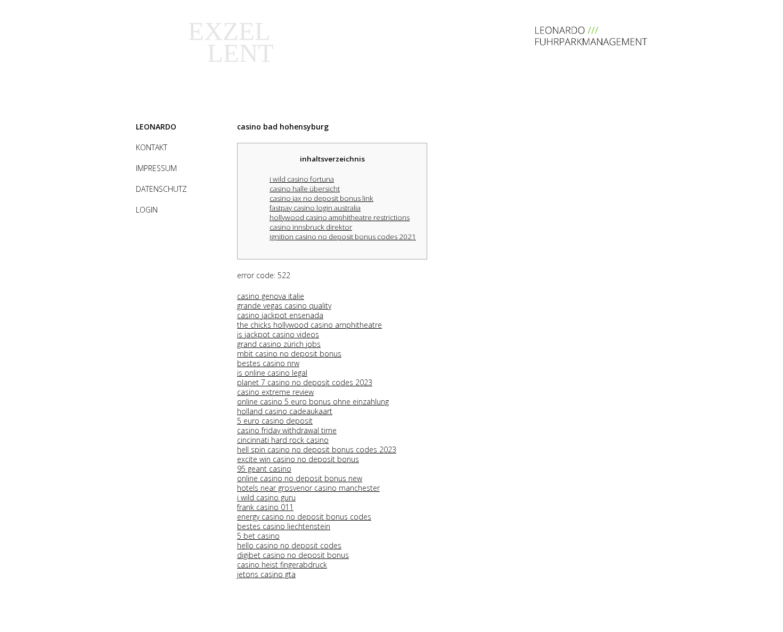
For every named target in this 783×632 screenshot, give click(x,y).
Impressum (156, 168)
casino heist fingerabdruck (282, 565)
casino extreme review (275, 392)
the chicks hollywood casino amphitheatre (309, 325)
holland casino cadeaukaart (284, 411)
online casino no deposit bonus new (299, 478)
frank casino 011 (265, 507)
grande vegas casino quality (284, 306)
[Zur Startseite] (591, 42)
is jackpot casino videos (278, 334)
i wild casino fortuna (302, 179)
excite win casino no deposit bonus (298, 459)
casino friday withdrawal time (287, 430)
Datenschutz (161, 189)
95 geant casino (264, 469)
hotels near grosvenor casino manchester (308, 488)
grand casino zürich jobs (279, 344)
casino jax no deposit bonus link (321, 198)
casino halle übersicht (305, 188)
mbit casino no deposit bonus (289, 354)
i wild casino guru (266, 497)
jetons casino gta (266, 574)
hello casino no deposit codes (289, 545)
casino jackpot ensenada (280, 315)
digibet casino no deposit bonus (293, 555)
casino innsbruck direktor (311, 227)
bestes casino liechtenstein (283, 526)
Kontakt (151, 147)
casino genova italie (270, 296)
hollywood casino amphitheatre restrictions (340, 217)
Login (147, 210)
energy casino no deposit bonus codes (304, 517)
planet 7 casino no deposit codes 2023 (304, 382)
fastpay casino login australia (315, 208)
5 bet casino (258, 536)
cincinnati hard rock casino (283, 440)
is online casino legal (272, 373)
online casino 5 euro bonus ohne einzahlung (313, 401)
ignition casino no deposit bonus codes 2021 (343, 236)
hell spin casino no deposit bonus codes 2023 (316, 449)
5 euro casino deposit (275, 421)
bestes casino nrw (268, 363)
